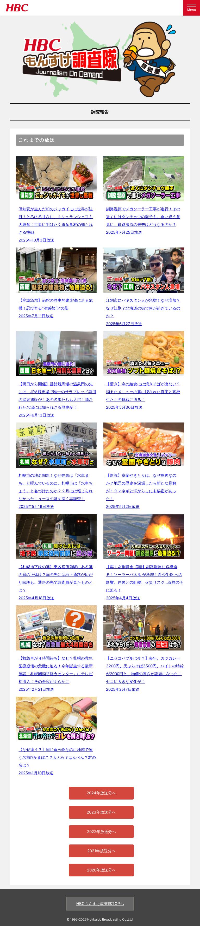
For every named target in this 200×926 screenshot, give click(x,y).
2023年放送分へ (101, 812)
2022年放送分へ (101, 831)
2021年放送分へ (101, 850)
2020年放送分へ (101, 870)
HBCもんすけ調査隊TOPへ (100, 903)
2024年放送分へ (101, 792)
